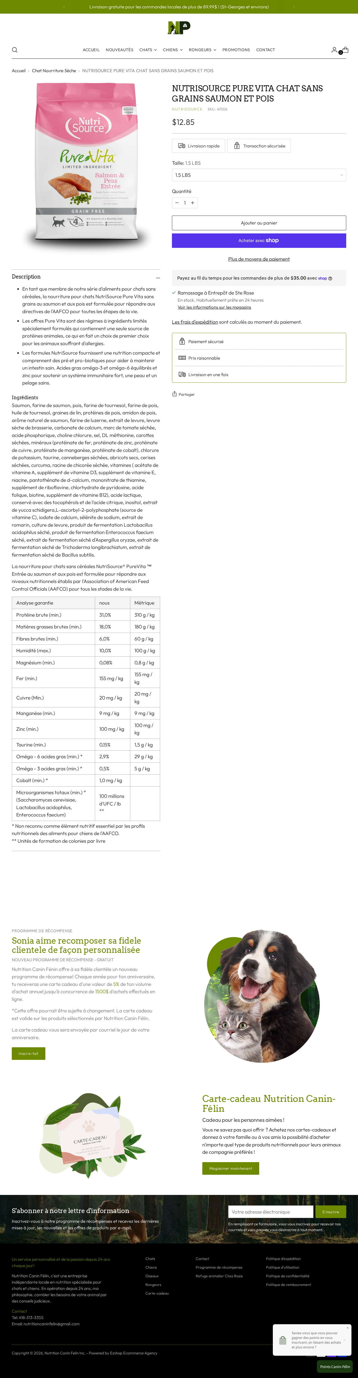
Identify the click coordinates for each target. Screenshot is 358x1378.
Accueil (19, 70)
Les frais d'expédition (195, 322)
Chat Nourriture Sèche (54, 70)
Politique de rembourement (288, 1284)
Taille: (186, 162)
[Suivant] (294, 7)
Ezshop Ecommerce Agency (134, 1352)
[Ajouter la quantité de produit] (177, 202)
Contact (202, 1258)
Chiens (151, 1267)
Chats (150, 1258)
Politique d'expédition (283, 1258)
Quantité (181, 191)
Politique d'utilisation (282, 1267)
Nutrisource (187, 109)
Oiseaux (152, 1276)
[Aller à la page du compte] (332, 50)
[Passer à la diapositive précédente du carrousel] (329, 896)
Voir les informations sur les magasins (214, 307)
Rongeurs (153, 1284)
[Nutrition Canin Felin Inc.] (179, 28)
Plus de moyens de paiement (259, 258)
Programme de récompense (219, 1267)
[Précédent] (64, 7)
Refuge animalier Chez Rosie (219, 1276)
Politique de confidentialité (288, 1276)
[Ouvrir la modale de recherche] (14, 50)
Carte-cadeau (157, 1293)
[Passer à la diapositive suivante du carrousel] (341, 896)
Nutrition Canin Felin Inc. (65, 1352)
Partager (187, 394)
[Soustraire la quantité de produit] (192, 202)
